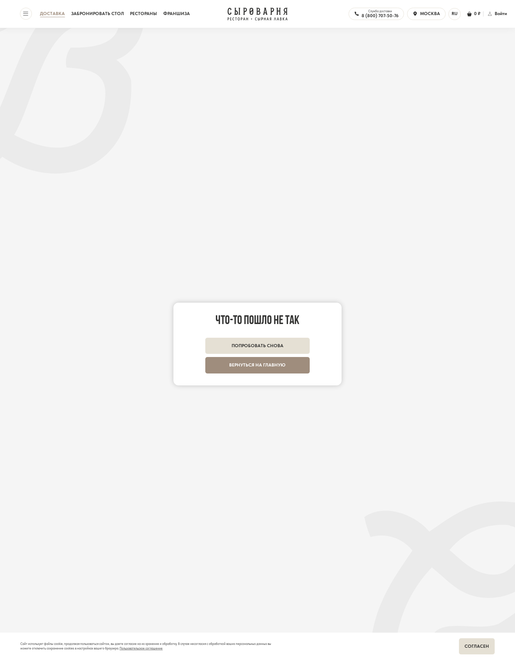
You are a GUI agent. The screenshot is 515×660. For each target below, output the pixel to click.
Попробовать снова (257, 345)
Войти (501, 13)
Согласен (477, 646)
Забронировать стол (97, 13)
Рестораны (143, 13)
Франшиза (176, 13)
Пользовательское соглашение (141, 648)
